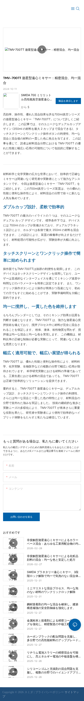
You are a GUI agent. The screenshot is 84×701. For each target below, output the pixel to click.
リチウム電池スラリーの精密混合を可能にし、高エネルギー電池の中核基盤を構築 (52, 654)
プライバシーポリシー (50, 692)
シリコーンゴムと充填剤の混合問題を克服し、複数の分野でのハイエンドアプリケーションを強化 (52, 670)
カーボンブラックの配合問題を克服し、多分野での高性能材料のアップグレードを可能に (52, 638)
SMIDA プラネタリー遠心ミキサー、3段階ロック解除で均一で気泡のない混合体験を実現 (52, 574)
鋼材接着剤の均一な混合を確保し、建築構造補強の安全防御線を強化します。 (52, 606)
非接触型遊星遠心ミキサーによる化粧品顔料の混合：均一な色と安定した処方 (52, 557)
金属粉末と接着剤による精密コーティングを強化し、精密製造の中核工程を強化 (52, 622)
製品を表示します (68, 100)
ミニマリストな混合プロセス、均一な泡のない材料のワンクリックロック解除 (52, 590)
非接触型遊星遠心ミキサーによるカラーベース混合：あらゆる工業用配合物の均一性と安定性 (52, 541)
